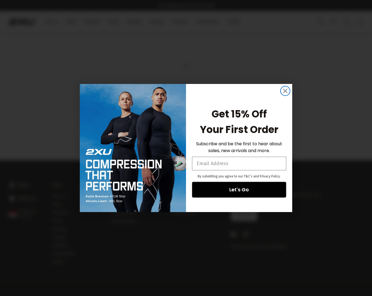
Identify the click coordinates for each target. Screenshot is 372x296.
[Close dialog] (285, 91)
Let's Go (239, 189)
